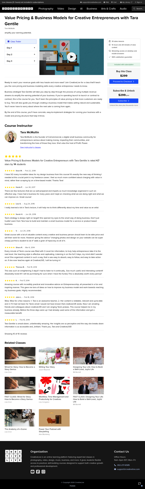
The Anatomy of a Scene (16, 429)
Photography (46, 8)
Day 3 (9, 61)
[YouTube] (32, 472)
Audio (123, 8)
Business (92, 8)
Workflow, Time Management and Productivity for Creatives (53, 398)
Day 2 (9, 54)
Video (60, 8)
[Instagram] (43, 472)
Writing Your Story (47, 366)
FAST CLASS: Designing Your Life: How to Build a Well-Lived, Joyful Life (88, 399)
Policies (72, 485)
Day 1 (9, 47)
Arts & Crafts (108, 8)
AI (81, 8)
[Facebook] (38, 472)
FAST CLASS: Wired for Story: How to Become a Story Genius (19, 398)
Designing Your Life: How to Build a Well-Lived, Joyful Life (88, 368)
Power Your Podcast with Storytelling (50, 430)
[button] (139, 483)
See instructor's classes (30, 147)
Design (72, 8)
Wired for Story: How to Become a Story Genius (20, 368)
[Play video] (71, 57)
